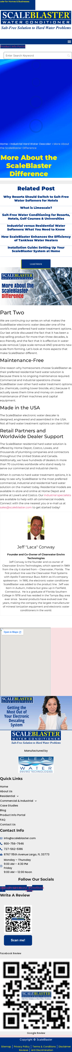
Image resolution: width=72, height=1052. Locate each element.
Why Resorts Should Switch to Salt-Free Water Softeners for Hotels (36, 198)
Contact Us (8, 824)
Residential (7, 796)
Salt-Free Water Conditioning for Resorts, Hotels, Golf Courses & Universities (36, 216)
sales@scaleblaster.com (16, 507)
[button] (69, 41)
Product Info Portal (12, 815)
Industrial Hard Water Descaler (30, 144)
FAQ (2, 820)
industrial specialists (57, 495)
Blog (3, 810)
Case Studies (9, 805)
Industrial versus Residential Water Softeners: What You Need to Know (36, 227)
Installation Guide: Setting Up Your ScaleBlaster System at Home (36, 249)
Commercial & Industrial (16, 801)
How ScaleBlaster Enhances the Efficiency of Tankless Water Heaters (36, 238)
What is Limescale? (36, 208)
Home (4, 144)
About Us (6, 791)
